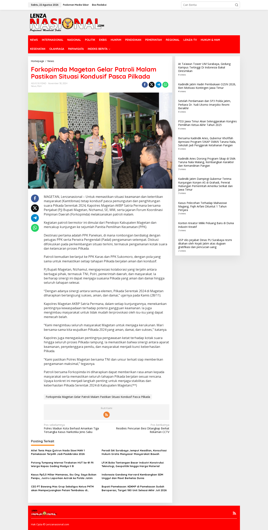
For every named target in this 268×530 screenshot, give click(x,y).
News (33, 86)
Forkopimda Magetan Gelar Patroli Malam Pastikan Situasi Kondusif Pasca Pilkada (98, 397)
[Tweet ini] (152, 85)
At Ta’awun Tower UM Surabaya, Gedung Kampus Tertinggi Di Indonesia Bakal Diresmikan (204, 67)
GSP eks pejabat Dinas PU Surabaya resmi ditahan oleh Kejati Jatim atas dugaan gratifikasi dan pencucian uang (205, 243)
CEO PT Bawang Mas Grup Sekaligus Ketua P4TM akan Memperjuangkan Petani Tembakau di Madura (62, 488)
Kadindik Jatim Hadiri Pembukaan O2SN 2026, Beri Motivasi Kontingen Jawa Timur (207, 86)
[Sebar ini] (145, 85)
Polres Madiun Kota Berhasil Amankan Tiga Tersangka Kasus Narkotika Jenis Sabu (71, 428)
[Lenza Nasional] (66, 22)
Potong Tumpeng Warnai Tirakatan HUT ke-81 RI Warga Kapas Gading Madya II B (62, 464)
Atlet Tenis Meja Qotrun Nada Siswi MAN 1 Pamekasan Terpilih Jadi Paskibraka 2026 (58, 452)
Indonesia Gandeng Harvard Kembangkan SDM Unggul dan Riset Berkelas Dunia (132, 476)
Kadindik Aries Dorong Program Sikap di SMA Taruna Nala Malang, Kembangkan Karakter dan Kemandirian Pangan (206, 162)
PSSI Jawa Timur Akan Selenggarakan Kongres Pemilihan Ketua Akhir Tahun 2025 (207, 123)
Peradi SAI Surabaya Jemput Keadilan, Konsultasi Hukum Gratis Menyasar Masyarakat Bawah (134, 452)
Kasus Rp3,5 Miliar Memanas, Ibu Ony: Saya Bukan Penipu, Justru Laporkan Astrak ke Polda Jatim (63, 476)
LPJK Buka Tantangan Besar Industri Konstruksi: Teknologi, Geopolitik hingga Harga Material (133, 464)
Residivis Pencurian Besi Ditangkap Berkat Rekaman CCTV (142, 428)
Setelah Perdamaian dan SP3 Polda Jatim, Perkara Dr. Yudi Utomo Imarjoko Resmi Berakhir (204, 104)
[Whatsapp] (165, 85)
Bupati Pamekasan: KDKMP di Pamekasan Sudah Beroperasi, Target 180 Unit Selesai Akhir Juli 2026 (134, 488)
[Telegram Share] (158, 85)
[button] (236, 5)
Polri (39, 86)
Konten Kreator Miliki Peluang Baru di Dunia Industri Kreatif (206, 224)
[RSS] (106, 415)
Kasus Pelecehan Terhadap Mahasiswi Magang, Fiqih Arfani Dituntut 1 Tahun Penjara (202, 206)
